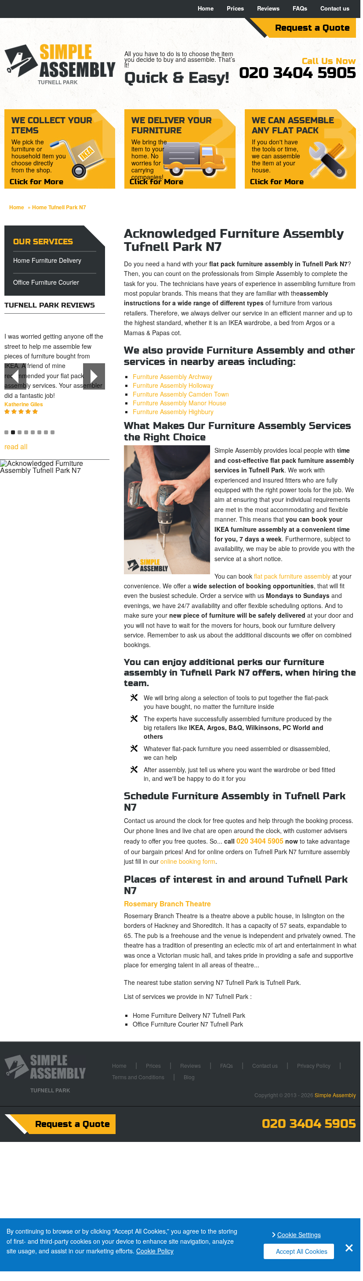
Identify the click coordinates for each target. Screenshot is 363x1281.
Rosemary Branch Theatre (167, 903)
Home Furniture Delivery (47, 260)
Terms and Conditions (138, 1077)
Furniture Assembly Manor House (179, 402)
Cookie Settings (299, 1235)
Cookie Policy (155, 1250)
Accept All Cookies (301, 1251)
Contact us (334, 8)
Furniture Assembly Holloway (173, 385)
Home (206, 8)
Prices (235, 8)
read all (16, 446)
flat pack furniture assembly (292, 576)
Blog (189, 1077)
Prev (15, 376)
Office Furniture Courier (46, 282)
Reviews (268, 8)
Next (94, 376)
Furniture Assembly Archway (172, 376)
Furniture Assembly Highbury (173, 411)
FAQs (300, 8)
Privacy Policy (313, 1065)
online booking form (187, 861)
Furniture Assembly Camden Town (181, 394)
